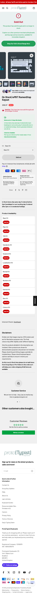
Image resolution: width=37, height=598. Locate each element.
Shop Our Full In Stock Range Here (18, 44)
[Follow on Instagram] (14, 572)
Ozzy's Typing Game (8, 522)
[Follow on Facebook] (3, 572)
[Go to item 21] (12, 84)
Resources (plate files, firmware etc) (9, 507)
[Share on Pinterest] (22, 190)
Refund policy (5, 590)
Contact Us (5, 485)
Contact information (18, 592)
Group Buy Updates (8, 488)
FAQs (3, 492)
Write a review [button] (18, 432)
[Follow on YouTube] (24, 572)
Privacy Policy (6, 515)
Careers (4, 512)
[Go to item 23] (25, 84)
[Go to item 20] (6, 84)
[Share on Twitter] (19, 190)
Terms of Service (7, 519)
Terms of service (25, 590)
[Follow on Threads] (19, 572)
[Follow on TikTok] (29, 572)
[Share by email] (26, 190)
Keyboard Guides (7, 503)
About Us (5, 495)
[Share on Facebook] (15, 190)
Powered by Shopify (25, 587)
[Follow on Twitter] (8, 572)
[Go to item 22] (19, 84)
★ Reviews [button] (35, 301)
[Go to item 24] (32, 84)
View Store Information (10, 136)
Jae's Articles (6, 499)
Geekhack (17, 322)
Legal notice (28, 592)
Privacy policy (15, 590)
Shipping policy (6, 592)
